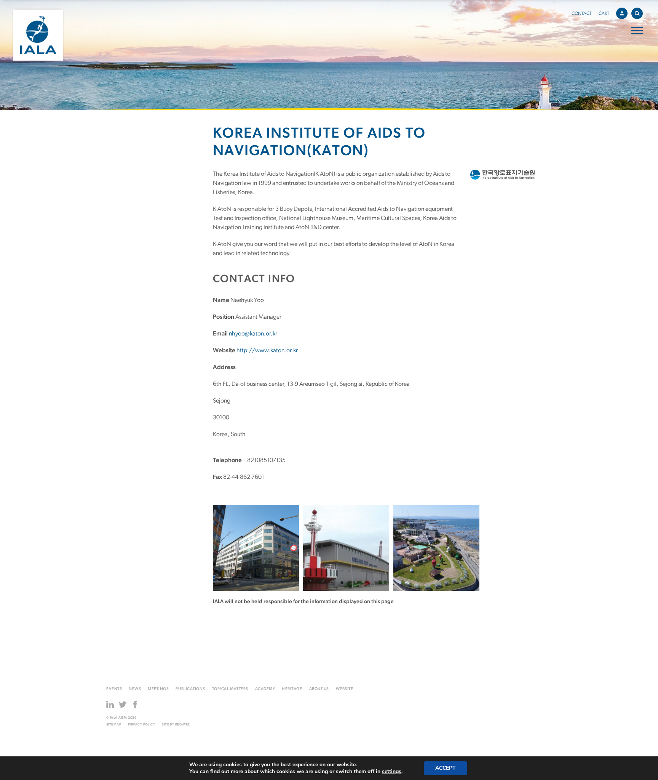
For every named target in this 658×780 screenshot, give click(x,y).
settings (391, 771)
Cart (604, 13)
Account (622, 13)
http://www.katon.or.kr (267, 351)
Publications (190, 689)
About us (319, 689)
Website (344, 689)
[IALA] (38, 35)
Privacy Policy (141, 724)
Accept (445, 768)
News (135, 689)
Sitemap (113, 724)
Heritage (292, 689)
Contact (582, 13)
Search (637, 13)
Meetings (158, 689)
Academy (265, 689)
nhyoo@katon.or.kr (253, 334)
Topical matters (230, 689)
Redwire (182, 724)
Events (114, 689)
